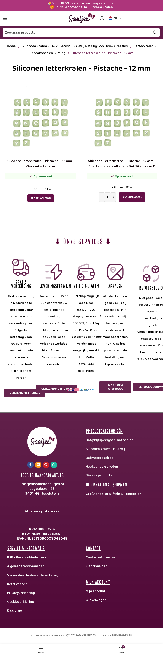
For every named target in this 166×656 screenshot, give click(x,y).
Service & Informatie (26, 547)
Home (11, 46)
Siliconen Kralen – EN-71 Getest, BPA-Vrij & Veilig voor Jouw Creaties (75, 46)
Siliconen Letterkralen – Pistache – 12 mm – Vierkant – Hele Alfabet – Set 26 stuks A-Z (122, 163)
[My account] (102, 18)
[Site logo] (81, 18)
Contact (93, 547)
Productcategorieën (104, 430)
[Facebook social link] (30, 465)
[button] (132, 197)
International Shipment (107, 484)
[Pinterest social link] (46, 465)
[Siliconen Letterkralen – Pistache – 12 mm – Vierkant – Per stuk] (40, 121)
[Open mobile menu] (5, 18)
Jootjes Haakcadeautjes (42, 474)
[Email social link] (38, 465)
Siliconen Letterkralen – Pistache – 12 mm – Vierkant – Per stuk (41, 163)
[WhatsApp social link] (54, 465)
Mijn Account (98, 581)
